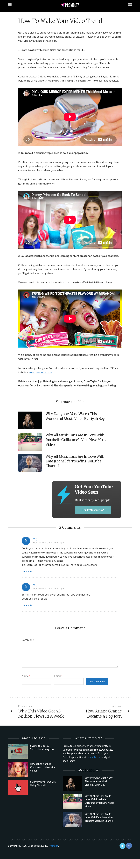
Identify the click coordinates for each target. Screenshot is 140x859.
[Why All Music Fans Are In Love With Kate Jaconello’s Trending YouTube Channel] (72, 819)
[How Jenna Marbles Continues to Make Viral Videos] (18, 769)
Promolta (53, 845)
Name (26, 676)
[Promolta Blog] (70, 5)
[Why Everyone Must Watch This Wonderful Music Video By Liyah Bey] (72, 783)
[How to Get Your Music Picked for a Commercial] (63, 494)
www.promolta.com (40, 372)
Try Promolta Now (93, 509)
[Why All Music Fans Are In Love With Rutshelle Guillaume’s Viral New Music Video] (72, 801)
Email (58, 676)
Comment (28, 639)
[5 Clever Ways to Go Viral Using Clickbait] (18, 787)
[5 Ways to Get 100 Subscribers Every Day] (18, 751)
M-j (35, 539)
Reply (29, 571)
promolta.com (94, 757)
